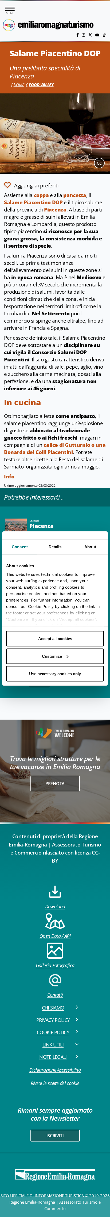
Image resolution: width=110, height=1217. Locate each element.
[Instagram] (84, 34)
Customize (52, 656)
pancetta (74, 195)
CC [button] (99, 163)
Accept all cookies (55, 638)
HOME (19, 84)
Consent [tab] (20, 547)
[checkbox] (31, 185)
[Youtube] (98, 34)
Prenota (55, 784)
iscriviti (55, 1136)
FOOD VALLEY (41, 84)
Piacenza (55, 209)
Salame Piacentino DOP (33, 202)
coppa (41, 195)
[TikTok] (104, 34)
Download (55, 906)
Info (9, 476)
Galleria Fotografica (55, 965)
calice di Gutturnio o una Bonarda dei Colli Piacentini (54, 448)
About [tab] (90, 547)
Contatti (55, 995)
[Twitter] (90, 34)
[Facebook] (78, 34)
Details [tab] (55, 547)
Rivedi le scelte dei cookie (55, 1083)
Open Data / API (55, 936)
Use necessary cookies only (55, 673)
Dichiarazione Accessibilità (55, 1070)
